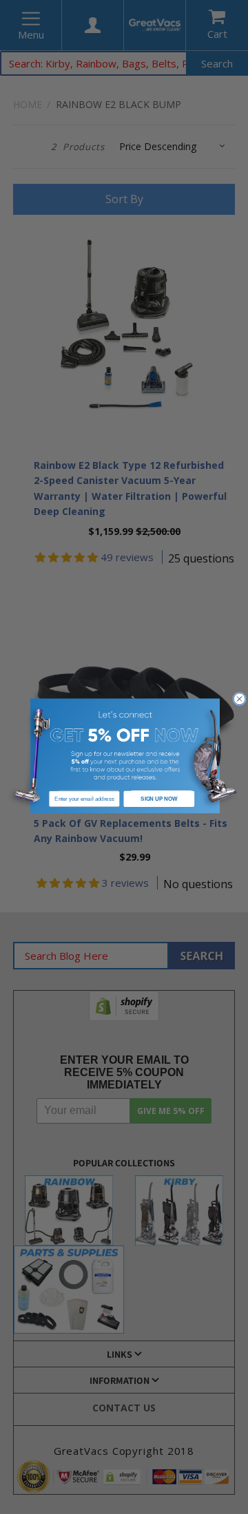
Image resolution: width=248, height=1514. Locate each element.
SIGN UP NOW (159, 798)
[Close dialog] (239, 698)
